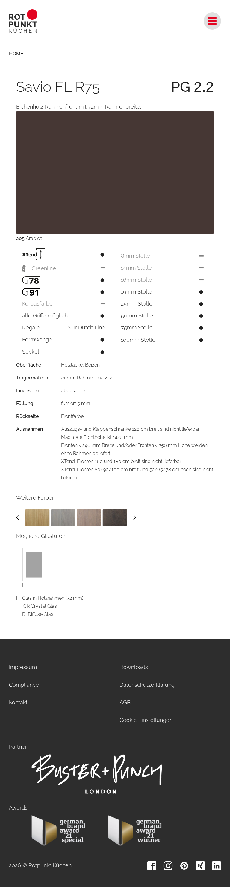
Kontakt (18, 702)
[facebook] (151, 865)
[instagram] (168, 865)
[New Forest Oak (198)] (37, 517)
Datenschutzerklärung (147, 685)
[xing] (200, 865)
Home (16, 54)
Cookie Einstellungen (145, 720)
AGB (125, 702)
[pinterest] (184, 865)
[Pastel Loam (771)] (115, 517)
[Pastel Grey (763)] (89, 517)
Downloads (133, 667)
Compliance (24, 685)
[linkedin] (216, 865)
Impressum (23, 667)
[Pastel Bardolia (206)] (63, 517)
